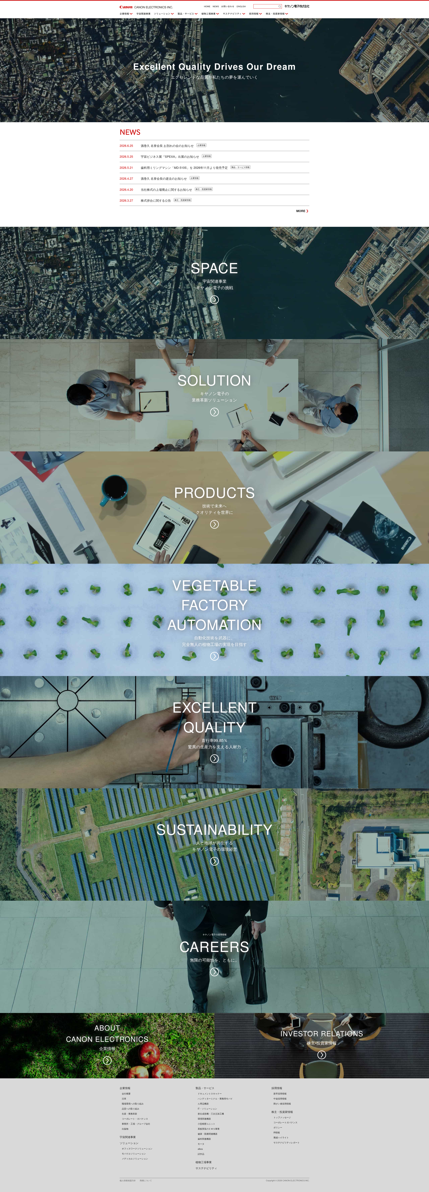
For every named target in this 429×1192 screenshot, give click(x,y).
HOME (207, 6)
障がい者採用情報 (282, 1103)
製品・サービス (186, 14)
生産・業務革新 (129, 1113)
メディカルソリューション (135, 1158)
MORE (300, 211)
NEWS (216, 6)
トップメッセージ (282, 1117)
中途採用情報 (280, 1098)
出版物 (125, 1128)
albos (200, 1148)
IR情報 (276, 1132)
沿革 (124, 1098)
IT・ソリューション (207, 1108)
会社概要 (126, 1093)
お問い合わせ (227, 6)
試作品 (201, 1153)
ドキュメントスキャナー (210, 1093)
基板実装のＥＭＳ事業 (209, 1128)
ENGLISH (241, 6)
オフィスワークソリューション (137, 1148)
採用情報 (253, 14)
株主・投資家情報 (275, 14)
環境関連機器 (204, 1118)
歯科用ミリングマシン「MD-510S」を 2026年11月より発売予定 (184, 167)
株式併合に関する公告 (156, 200)
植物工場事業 (208, 14)
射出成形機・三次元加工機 (211, 1113)
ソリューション (162, 14)
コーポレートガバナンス (285, 1122)
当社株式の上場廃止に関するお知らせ (166, 189)
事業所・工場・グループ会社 (136, 1123)
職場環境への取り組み (133, 1103)
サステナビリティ (232, 14)
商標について (146, 1180)
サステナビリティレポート (286, 1142)
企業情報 (124, 14)
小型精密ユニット (206, 1123)
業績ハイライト (281, 1137)
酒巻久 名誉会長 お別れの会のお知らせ (167, 145)
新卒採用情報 (280, 1093)
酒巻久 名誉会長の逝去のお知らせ (164, 178)
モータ (201, 1143)
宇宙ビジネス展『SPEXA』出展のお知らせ (170, 156)
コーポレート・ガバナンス (135, 1118)
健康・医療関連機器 (207, 1133)
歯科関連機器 (204, 1138)
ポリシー (277, 1127)
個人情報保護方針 (130, 1180)
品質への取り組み (130, 1108)
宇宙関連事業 (143, 14)
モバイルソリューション (134, 1153)
